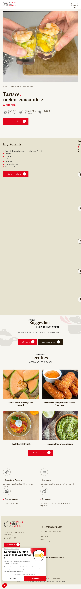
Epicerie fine (44, 536)
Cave (42, 539)
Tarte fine (21, 444)
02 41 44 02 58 (10, 538)
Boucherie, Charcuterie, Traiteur (50, 531)
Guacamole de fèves (60, 444)
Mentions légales (55, 578)
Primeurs (43, 534)
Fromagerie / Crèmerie (47, 542)
